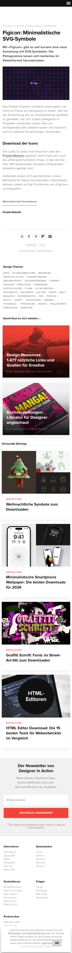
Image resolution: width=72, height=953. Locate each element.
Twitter (39, 887)
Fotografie (9, 862)
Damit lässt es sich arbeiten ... (22, 318)
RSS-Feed (41, 894)
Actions (40, 855)
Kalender (27, 292)
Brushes (40, 859)
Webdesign (10, 307)
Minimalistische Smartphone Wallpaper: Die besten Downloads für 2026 (36, 582)
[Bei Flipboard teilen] (43, 235)
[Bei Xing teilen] (36, 235)
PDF (41, 296)
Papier (7, 859)
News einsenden (13, 890)
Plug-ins (40, 866)
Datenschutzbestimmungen (29, 824)
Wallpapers (58, 303)
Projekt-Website (13, 156)
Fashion (8, 284)
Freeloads (31, 245)
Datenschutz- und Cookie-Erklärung (26, 933)
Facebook (41, 890)
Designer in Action (21, 15)
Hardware (41, 284)
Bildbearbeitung (24, 273)
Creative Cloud (13, 277)
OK (57, 943)
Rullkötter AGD (12, 922)
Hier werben (10, 894)
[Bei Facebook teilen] (29, 235)
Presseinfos (10, 897)
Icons (42, 245)
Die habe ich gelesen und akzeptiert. (37, 826)
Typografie (9, 855)
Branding (44, 273)
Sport (18, 300)
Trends (49, 300)
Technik (8, 866)
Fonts (39, 852)
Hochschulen (12, 288)
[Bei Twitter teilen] (22, 235)
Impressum (46, 943)
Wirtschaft (9, 869)
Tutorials (10, 303)
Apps (6, 273)
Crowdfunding (37, 277)
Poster (51, 296)
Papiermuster (26, 296)
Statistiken (33, 300)
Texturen (41, 862)
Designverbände (35, 280)
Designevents (12, 280)
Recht (7, 300)
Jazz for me (10, 925)
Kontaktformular (12, 887)
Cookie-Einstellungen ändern (36, 946)
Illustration (44, 288)
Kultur (40, 292)
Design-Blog (34, 25)
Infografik (10, 292)
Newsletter (42, 897)
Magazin (8, 296)
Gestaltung (50, 25)
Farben (54, 280)
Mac (62, 292)
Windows (27, 307)
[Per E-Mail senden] (50, 235)
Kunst (53, 292)
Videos (42, 303)
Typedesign (27, 303)
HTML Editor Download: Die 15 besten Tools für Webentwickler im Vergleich (33, 733)
